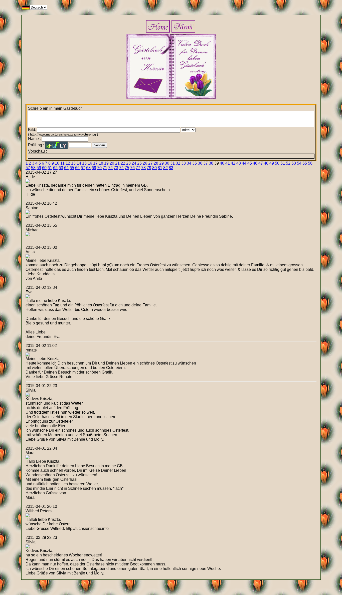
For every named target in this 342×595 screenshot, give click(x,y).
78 (143, 168)
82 (165, 168)
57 (28, 168)
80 (154, 168)
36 (200, 163)
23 (128, 163)
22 (123, 163)
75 (127, 168)
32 (178, 163)
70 (99, 168)
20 (112, 163)
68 (88, 168)
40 (222, 163)
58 (33, 168)
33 (183, 163)
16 (90, 163)
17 (95, 163)
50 (277, 163)
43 (238, 163)
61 (50, 168)
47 (260, 163)
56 (310, 163)
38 (211, 163)
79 (149, 168)
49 (271, 163)
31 (172, 163)
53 (293, 163)
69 (94, 168)
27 (150, 163)
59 (39, 168)
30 (167, 163)
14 (79, 163)
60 (44, 168)
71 (105, 168)
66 (77, 168)
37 (205, 163)
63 (61, 168)
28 (156, 163)
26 (145, 163)
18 (101, 163)
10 (57, 163)
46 (255, 163)
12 (68, 163)
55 (304, 163)
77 (138, 168)
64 (66, 168)
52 (288, 163)
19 (106, 163)
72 (110, 168)
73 (116, 168)
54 (299, 163)
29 (161, 163)
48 (266, 163)
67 (83, 168)
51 (282, 163)
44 (244, 163)
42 (233, 163)
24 (134, 163)
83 (171, 168)
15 (84, 163)
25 (139, 163)
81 (160, 168)
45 (249, 163)
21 (117, 163)
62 (55, 168)
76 (132, 168)
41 (227, 163)
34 (189, 163)
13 (73, 163)
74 (121, 168)
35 (194, 163)
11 (62, 163)
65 (72, 168)
